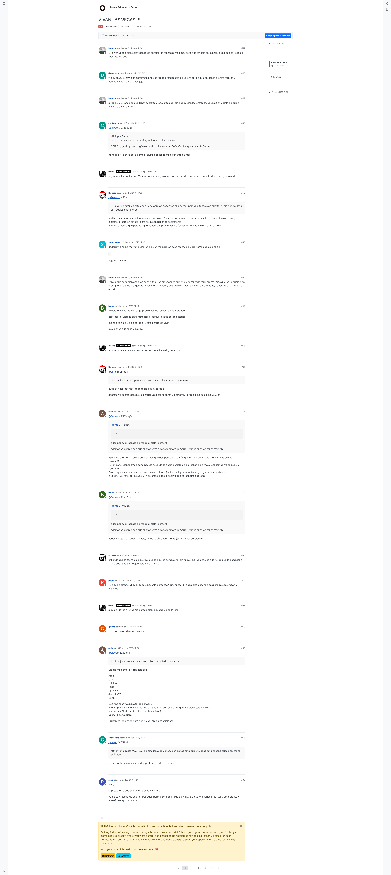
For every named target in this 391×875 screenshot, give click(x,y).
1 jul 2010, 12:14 (132, 780)
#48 (243, 73)
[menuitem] (387, 3)
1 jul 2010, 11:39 (131, 306)
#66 (243, 780)
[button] (4, 871)
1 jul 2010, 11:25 (139, 73)
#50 (243, 123)
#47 (243, 48)
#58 (243, 411)
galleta (111, 626)
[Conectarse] (387, 3)
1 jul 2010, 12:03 (134, 626)
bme (110, 306)
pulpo (111, 580)
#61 (243, 580)
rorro (110, 780)
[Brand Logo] (104, 7)
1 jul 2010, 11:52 (133, 580)
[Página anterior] (165, 868)
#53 (243, 242)
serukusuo (113, 242)
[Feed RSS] (150, 26)
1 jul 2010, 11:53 (150, 605)
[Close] (241, 826)
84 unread (276, 77)
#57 (243, 367)
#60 (243, 555)
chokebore (113, 123)
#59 (243, 492)
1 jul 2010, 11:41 (150, 345)
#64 (243, 648)
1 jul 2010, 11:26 (135, 98)
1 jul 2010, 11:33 (135, 193)
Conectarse (123, 856)
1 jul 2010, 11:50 (135, 555)
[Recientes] (4, 3)
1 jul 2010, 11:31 (150, 171)
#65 (243, 737)
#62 (243, 605)
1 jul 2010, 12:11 (138, 737)
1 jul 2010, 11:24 (135, 48)
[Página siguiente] (226, 868)
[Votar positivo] (225, 64)
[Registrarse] (387, 9)
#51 (243, 171)
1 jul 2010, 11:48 (132, 411)
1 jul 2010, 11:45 (135, 367)
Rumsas (112, 193)
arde (110, 411)
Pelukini (112, 48)
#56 (243, 345)
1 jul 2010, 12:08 (132, 648)
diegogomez (114, 73)
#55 (243, 306)
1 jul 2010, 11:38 (135, 277)
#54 (243, 277)
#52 (243, 193)
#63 (243, 626)
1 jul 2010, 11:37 (137, 242)
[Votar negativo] (236, 64)
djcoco (111, 171)
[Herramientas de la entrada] (242, 64)
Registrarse (108, 856)
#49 (243, 98)
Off (100, 26)
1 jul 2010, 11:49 (131, 492)
